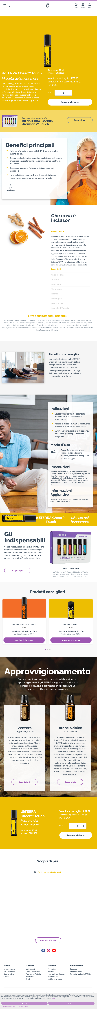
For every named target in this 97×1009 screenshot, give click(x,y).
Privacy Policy (24, 1006)
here (53, 998)
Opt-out (71, 1003)
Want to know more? (10, 1006)
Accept (24, 1003)
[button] (45, 649)
